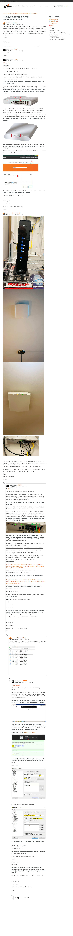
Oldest (9, 46)
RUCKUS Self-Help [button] (54, 30)
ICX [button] (51, 34)
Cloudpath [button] (64, 32)
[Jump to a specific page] (45, 46)
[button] (23, 252)
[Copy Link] (22, 24)
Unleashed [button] (61, 39)
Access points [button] (53, 35)
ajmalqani (8, 23)
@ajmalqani (7, 63)
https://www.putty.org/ (30, 732)
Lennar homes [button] (53, 39)
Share (4, 37)
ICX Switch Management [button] (56, 37)
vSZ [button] (67, 34)
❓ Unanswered (59, 23)
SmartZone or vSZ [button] (54, 32)
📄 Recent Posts (53, 21)
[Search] (55, 6)
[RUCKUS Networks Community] (8, 6)
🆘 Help (51, 25)
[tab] (6, 42)
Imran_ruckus (9, 49)
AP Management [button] (59, 34)
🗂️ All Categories (53, 19)
